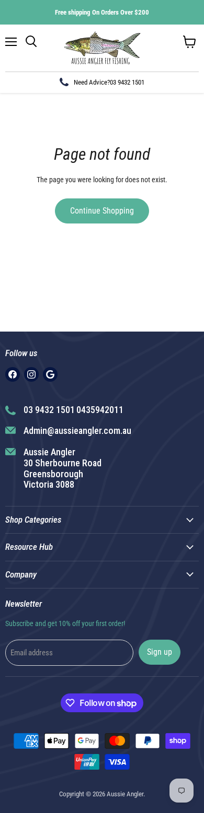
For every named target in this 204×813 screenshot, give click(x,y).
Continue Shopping (102, 211)
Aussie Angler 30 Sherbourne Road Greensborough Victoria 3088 (62, 468)
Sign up (159, 652)
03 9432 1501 (127, 82)
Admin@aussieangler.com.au (77, 430)
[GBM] (50, 374)
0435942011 (99, 409)
